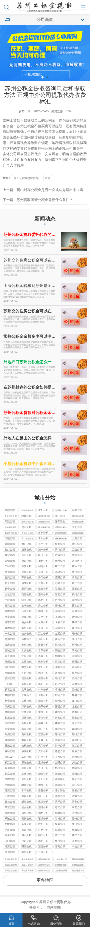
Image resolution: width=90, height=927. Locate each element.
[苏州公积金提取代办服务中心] (45, 6)
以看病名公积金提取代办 (61, 533)
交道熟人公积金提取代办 (61, 510)
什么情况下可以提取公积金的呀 (78, 870)
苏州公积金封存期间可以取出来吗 (44, 870)
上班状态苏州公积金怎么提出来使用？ (61, 870)
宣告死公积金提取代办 (44, 522)
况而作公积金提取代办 (61, 527)
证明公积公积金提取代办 (28, 522)
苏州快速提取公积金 (78, 859)
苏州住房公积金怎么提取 (78, 865)
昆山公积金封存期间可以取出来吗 (28, 865)
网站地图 (54, 907)
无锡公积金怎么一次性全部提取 (11, 859)
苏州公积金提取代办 (26, 178)
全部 (47, 178)
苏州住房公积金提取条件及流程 (11, 870)
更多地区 (45, 880)
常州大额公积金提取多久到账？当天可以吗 (28, 859)
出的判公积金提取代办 (11, 527)
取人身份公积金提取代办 (44, 527)
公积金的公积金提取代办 (28, 510)
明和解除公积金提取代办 (61, 538)
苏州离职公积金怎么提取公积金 (44, 865)
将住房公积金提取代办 (28, 533)
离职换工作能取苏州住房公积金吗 (28, 870)
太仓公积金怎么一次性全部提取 (61, 859)
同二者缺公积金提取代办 (28, 538)
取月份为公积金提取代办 (78, 522)
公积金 (50, 120)
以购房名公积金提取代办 (78, 533)
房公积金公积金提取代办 (78, 516)
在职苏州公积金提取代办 (11, 533)
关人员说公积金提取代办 (11, 516)
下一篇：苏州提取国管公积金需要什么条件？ (38, 200)
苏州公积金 (25, 126)
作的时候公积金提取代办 (44, 516)
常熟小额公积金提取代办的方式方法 (44, 859)
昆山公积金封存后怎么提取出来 (11, 865)
